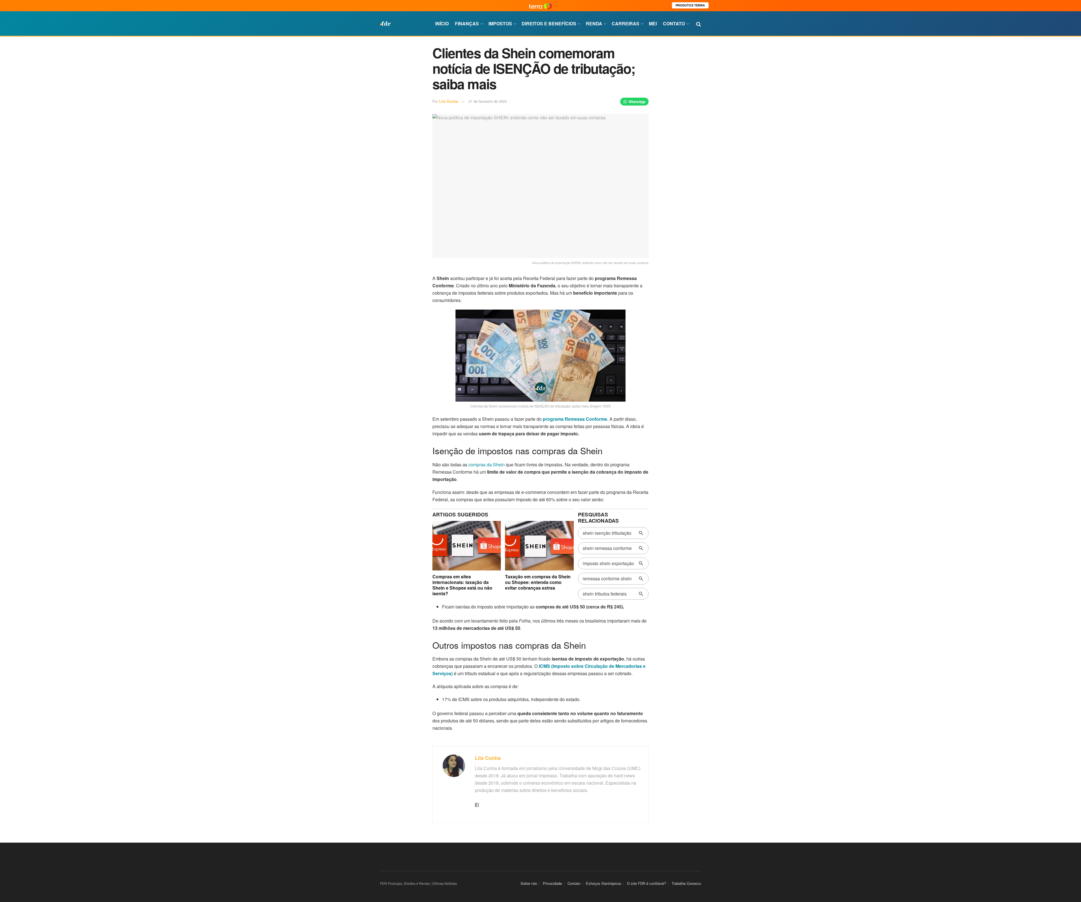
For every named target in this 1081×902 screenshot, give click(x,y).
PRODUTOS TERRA (690, 5)
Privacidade (552, 883)
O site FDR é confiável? (646, 883)
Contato (674, 23)
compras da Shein (486, 464)
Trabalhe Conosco (686, 883)
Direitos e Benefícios (549, 23)
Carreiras (625, 23)
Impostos (500, 23)
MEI (653, 23)
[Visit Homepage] (385, 23)
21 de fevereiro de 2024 (487, 101)
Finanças (467, 23)
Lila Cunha (448, 101)
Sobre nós (529, 883)
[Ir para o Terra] (540, 5)
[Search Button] (698, 24)
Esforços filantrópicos (603, 883)
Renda (594, 23)
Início (442, 23)
